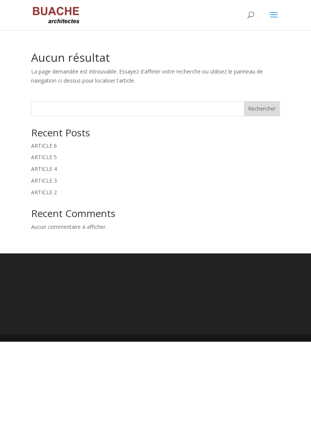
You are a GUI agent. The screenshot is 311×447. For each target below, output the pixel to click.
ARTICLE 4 (44, 168)
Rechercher (262, 108)
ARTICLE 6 (44, 145)
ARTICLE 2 (44, 192)
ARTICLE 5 (44, 157)
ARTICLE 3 (44, 180)
